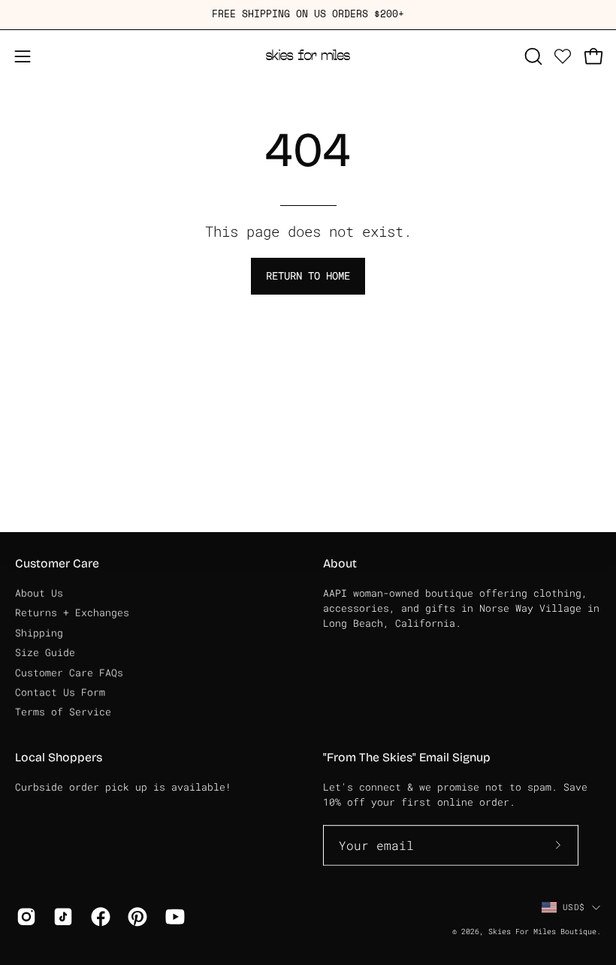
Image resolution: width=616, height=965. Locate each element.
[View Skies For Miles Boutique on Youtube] (172, 917)
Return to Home (308, 275)
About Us (39, 593)
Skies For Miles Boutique (542, 931)
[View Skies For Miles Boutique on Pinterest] (134, 917)
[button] (531, 56)
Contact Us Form (60, 691)
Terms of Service (63, 712)
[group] (308, 14)
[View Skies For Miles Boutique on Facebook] (98, 917)
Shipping (39, 632)
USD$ (573, 906)
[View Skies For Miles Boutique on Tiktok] (60, 917)
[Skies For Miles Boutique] (308, 56)
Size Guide (45, 652)
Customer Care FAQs (69, 672)
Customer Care (57, 563)
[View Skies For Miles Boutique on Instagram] (23, 917)
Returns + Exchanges (72, 613)
